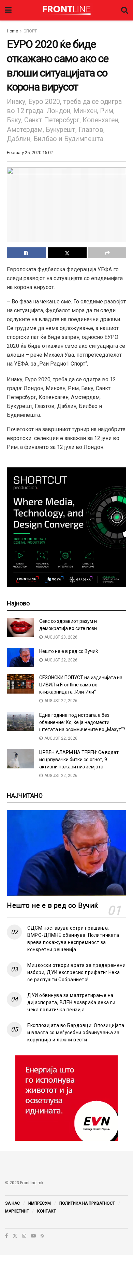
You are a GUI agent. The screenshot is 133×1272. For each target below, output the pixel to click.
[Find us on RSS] (42, 1236)
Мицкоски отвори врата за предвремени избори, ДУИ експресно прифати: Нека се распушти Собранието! (76, 972)
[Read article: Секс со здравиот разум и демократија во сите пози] (20, 627)
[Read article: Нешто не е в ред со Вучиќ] (20, 657)
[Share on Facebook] (26, 252)
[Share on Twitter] (67, 252)
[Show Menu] (8, 10)
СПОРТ (30, 31)
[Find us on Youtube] (33, 1236)
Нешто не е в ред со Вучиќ (68, 651)
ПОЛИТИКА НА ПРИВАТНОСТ (87, 1203)
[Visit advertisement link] (66, 1098)
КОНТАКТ (46, 1211)
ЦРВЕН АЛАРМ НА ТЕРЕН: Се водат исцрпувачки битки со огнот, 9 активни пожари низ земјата (79, 759)
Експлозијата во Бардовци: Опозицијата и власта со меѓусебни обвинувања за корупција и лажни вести (75, 1032)
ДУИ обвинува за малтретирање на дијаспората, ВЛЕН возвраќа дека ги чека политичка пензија (71, 1002)
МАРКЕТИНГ (17, 1211)
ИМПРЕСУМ (39, 1203)
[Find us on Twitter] (15, 1236)
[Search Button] (124, 10)
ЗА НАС (12, 1203)
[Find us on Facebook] (6, 1236)
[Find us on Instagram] (24, 1236)
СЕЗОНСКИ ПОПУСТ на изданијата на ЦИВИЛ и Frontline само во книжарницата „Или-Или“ (80, 685)
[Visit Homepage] (66, 10)
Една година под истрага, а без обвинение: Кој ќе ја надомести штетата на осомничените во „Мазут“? (82, 722)
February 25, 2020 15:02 (30, 152)
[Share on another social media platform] (107, 252)
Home (12, 31)
